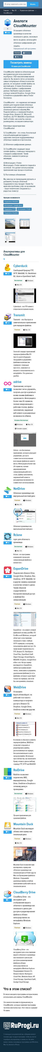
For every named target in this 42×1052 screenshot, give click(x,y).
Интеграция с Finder (24, 209)
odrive (17, 382)
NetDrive (19, 489)
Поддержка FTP (9, 209)
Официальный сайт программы (25, 49)
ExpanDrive (20, 569)
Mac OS (14, 10)
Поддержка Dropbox (11, 213)
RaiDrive (18, 770)
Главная (6, 10)
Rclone (17, 535)
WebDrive (19, 687)
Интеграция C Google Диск (13, 205)
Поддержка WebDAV (11, 202)
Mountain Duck (23, 824)
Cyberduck (20, 266)
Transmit (19, 315)
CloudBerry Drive (24, 892)
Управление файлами (27, 10)
